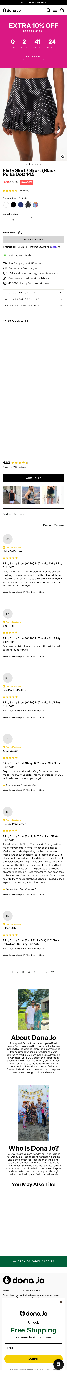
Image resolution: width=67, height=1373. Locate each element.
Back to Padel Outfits (35, 1261)
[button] (33, 191)
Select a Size (10, 214)
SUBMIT (33, 1359)
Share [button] (41, 592)
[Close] (61, 1302)
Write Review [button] (33, 477)
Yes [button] (28, 592)
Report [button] (34, 592)
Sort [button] (6, 514)
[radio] (6, 204)
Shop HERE (33, 56)
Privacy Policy (52, 1369)
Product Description (22, 293)
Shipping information (22, 305)
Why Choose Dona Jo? (22, 299)
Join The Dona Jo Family (21, 1290)
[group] (33, 462)
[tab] (53, 525)
